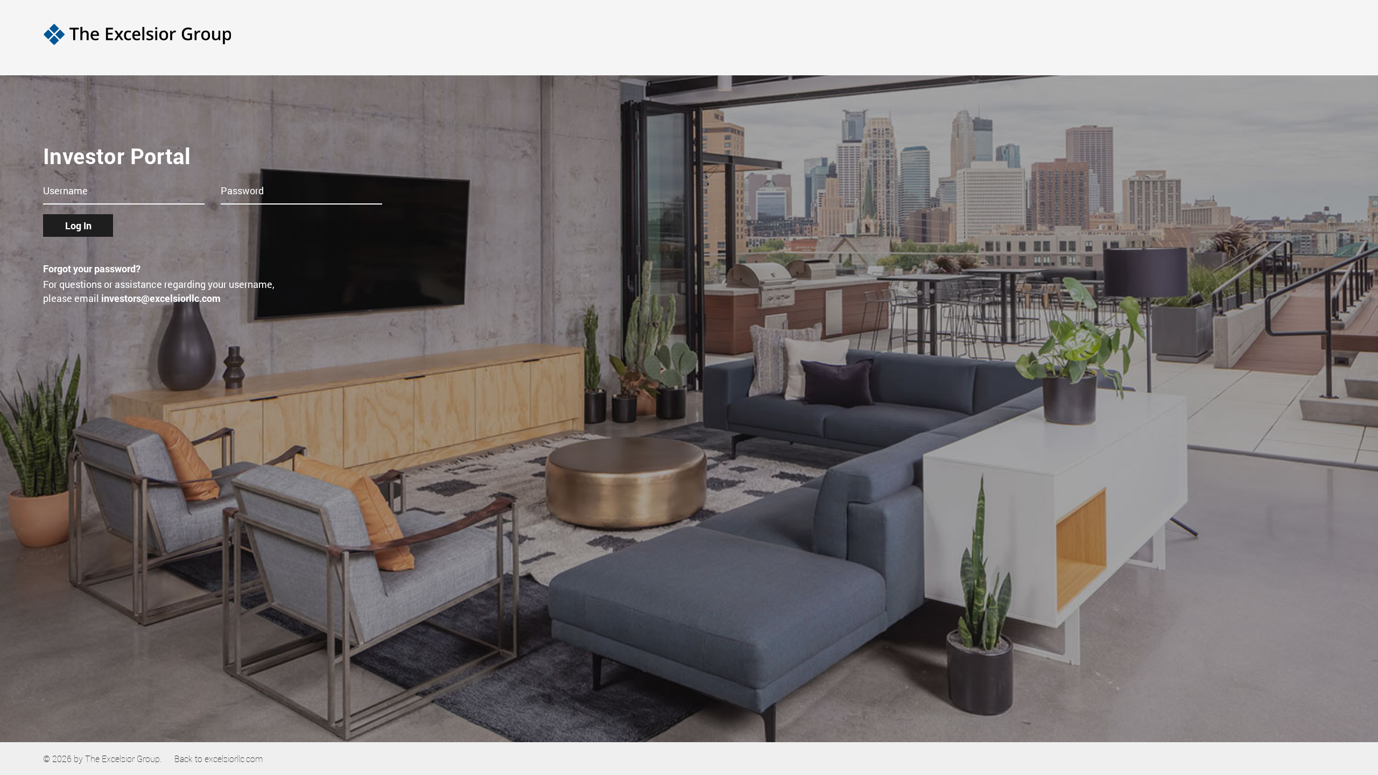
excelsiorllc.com (234, 758)
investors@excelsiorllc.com (161, 298)
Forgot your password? (91, 268)
